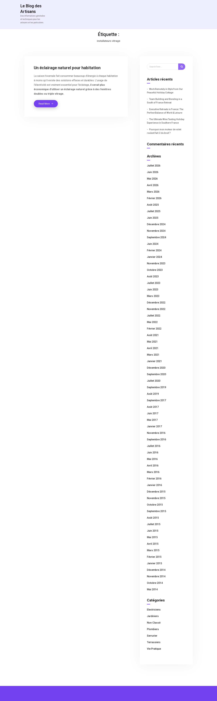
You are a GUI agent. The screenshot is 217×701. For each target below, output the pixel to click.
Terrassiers (153, 642)
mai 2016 (152, 459)
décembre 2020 (156, 367)
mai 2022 (152, 322)
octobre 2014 (155, 582)
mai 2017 (152, 419)
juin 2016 (152, 452)
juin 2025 (152, 217)
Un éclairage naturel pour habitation (67, 67)
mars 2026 (153, 191)
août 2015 (153, 517)
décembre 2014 (156, 569)
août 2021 (153, 335)
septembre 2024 (156, 237)
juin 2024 (152, 243)
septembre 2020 (156, 374)
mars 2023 (153, 296)
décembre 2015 (156, 491)
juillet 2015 (153, 524)
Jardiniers (153, 616)
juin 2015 (152, 530)
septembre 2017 (156, 400)
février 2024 (154, 250)
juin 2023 (152, 289)
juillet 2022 (153, 315)
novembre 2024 (156, 230)
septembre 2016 (156, 439)
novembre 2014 (156, 576)
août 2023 (153, 276)
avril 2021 (152, 348)
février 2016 (154, 478)
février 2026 (154, 198)
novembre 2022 (156, 309)
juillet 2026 (153, 165)
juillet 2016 (153, 446)
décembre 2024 (156, 224)
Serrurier (152, 635)
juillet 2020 (153, 380)
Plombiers (153, 629)
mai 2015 (152, 537)
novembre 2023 (156, 263)
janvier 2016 (154, 485)
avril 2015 (152, 543)
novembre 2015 (156, 498)
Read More (48, 104)
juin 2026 (152, 172)
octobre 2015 (155, 504)
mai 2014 (152, 589)
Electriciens (154, 609)
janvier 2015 (154, 563)
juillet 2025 (153, 211)
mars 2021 (153, 354)
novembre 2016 (156, 432)
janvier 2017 (154, 426)
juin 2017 (152, 413)
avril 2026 (152, 185)
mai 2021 (152, 341)
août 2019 (153, 393)
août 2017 (153, 406)
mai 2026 (152, 178)
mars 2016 (153, 472)
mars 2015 (153, 550)
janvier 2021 (154, 361)
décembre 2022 (156, 302)
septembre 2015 (156, 511)
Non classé (153, 622)
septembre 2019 (156, 387)
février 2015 (154, 556)
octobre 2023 (155, 269)
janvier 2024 (154, 256)
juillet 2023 (153, 283)
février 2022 (154, 328)
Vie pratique (154, 648)
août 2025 (153, 204)
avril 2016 (152, 465)
